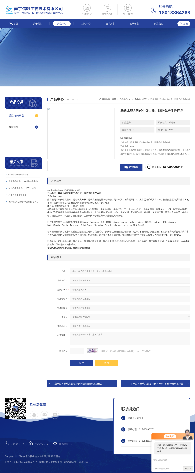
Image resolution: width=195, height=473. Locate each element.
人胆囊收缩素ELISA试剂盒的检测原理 (24, 181)
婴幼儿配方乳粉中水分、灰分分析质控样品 (161, 383)
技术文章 (110, 23)
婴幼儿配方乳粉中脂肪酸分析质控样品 (83, 383)
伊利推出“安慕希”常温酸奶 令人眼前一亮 (24, 202)
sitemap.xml (70, 462)
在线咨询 (133, 167)
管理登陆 (83, 462)
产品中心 (61, 23)
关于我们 (37, 23)
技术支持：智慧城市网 (50, 462)
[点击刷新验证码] (92, 350)
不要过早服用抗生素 (17, 195)
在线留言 (134, 23)
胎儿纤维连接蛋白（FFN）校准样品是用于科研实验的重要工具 (24, 188)
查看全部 (13, 127)
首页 (114, 99)
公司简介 (15, 444)
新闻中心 (86, 23)
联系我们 (158, 23)
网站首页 (13, 23)
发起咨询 (187, 469)
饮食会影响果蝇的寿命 (18, 174)
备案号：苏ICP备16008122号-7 (21, 462)
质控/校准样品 (16, 115)
